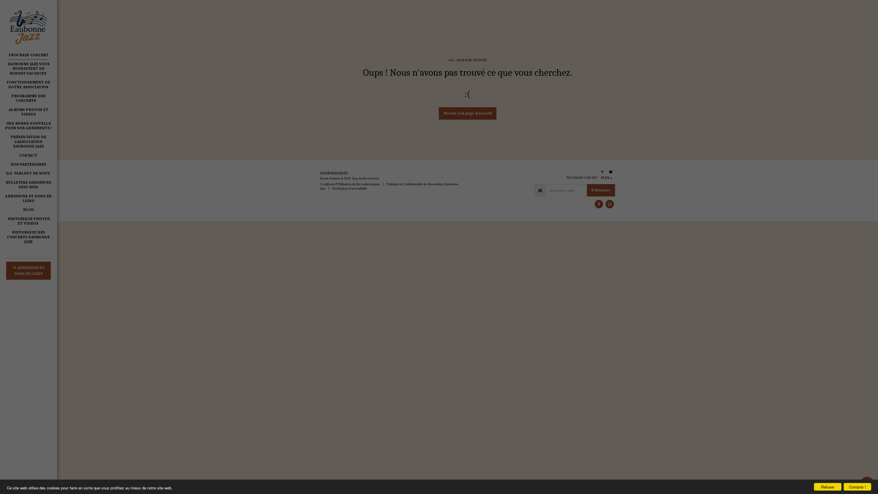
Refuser (828, 487)
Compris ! (857, 487)
